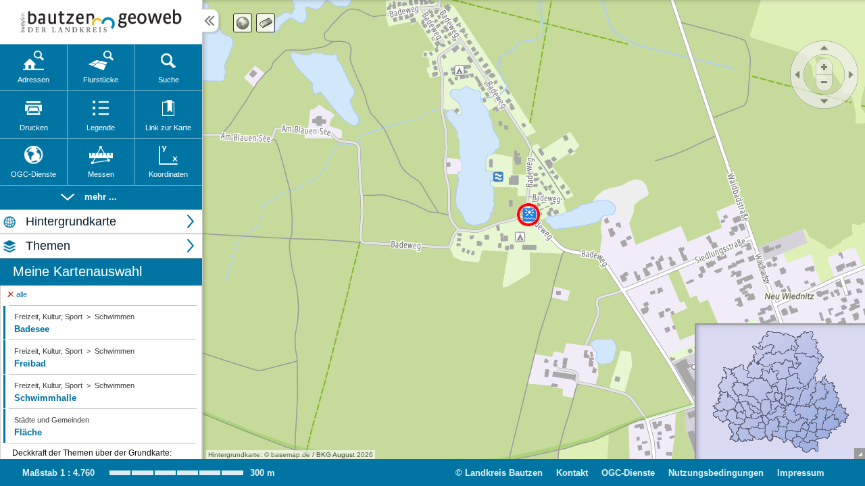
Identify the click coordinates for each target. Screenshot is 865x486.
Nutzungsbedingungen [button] (716, 473)
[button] (101, 197)
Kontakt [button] (572, 473)
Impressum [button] (800, 473)
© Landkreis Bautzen (499, 473)
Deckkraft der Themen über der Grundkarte (92, 453)
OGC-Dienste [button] (628, 473)
